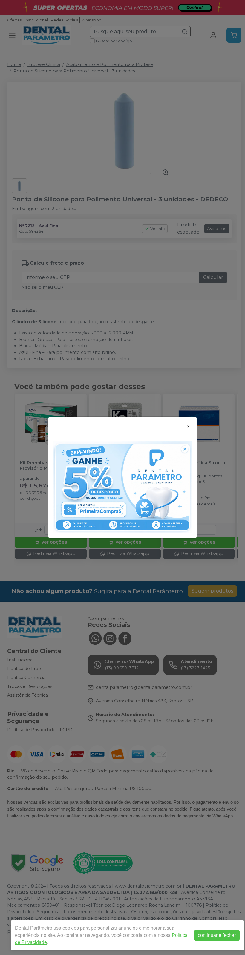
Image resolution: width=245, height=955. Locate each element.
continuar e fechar (217, 935)
